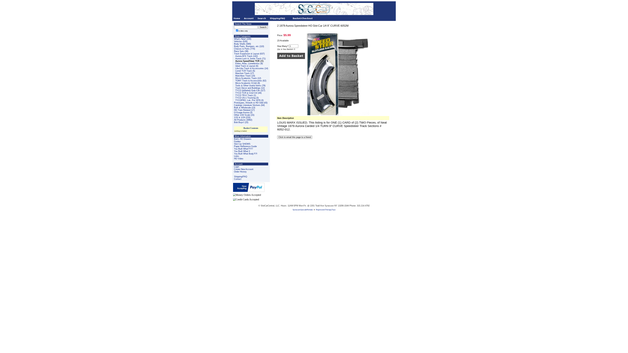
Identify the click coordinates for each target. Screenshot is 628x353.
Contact (237, 179)
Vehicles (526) (240, 41)
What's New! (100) (242, 39)
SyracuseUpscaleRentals (303, 210)
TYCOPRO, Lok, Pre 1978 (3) (249, 100)
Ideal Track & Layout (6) (246, 66)
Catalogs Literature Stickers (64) (249, 105)
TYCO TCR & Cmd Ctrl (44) (248, 93)
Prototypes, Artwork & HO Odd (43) (250, 102)
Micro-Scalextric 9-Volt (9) (247, 83)
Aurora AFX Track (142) (246, 56)
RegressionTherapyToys (326, 210)
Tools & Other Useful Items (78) (250, 85)
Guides (237, 141)
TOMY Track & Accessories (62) (250, 80)
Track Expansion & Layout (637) (249, 53)
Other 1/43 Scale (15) (244, 115)
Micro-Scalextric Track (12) (248, 78)
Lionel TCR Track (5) (245, 71)
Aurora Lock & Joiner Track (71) (250, 58)
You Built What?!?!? (243, 149)
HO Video (238, 158)
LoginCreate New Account (243, 168)
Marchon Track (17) (244, 73)
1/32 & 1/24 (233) (242, 117)
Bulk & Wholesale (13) (244, 107)
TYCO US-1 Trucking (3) (247, 98)
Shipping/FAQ (240, 176)
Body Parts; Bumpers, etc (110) (249, 46)
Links (236, 156)
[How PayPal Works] (248, 191)
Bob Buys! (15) (241, 122)
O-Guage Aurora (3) (243, 112)
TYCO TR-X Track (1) (245, 95)
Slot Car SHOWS (242, 144)
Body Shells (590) (242, 44)
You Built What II (242, 151)
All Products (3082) (243, 120)
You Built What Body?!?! (245, 153)
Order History (240, 171)
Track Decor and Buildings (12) (250, 88)
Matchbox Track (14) (245, 76)
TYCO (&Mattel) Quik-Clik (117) (250, 90)
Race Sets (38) (241, 51)
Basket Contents (251, 128)
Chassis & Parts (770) (244, 49)
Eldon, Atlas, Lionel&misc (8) (249, 63)
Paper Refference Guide (245, 146)
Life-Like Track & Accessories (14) (251, 68)
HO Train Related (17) (244, 110)
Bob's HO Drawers (242, 139)
